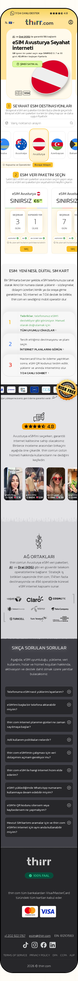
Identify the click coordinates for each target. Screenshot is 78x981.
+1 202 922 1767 (15, 935)
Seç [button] (26, 249)
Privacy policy (40, 955)
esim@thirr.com (40, 935)
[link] (39, 22)
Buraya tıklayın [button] (43, 165)
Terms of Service (15, 955)
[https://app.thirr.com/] (70, 23)
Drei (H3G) (24, 36)
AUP (72, 955)
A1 (13, 36)
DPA (55, 955)
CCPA (63, 955)
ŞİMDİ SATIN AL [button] (29, 64)
